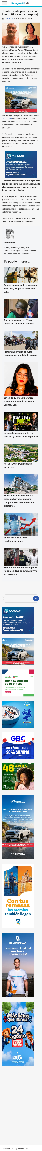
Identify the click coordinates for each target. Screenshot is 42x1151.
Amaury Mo (9, 19)
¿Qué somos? (22, 1148)
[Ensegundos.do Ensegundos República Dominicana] (20, 3)
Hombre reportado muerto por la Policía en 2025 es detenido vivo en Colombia (20, 571)
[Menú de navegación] (4, 3)
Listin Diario (7, 118)
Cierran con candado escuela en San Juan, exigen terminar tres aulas (20, 288)
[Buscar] (36, 598)
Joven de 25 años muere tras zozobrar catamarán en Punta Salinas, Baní (19, 401)
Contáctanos (7, 1148)
